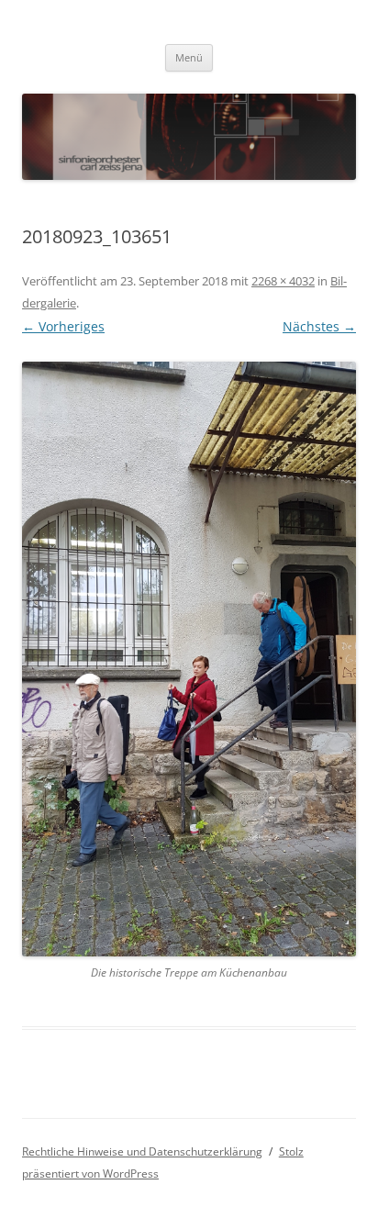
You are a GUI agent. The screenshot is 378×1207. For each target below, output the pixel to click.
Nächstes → (319, 326)
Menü (189, 57)
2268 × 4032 (283, 281)
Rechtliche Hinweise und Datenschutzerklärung (142, 1151)
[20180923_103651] (189, 659)
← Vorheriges (63, 326)
